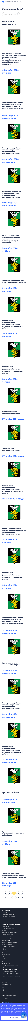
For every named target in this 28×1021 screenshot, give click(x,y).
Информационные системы (10, 965)
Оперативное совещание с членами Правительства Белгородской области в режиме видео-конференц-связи (13, 106)
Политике (18, 1013)
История (4, 930)
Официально (6, 949)
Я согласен (14, 1017)
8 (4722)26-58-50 (6, 990)
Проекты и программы (8, 946)
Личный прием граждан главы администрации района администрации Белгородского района (14, 531)
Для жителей (6, 910)
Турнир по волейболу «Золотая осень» (10, 793)
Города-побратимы (7, 934)
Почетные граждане (8, 928)
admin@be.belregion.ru (9, 995)
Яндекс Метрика (6, 1007)
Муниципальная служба (9, 956)
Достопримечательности (9, 932)
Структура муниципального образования (10, 953)
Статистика (5, 951)
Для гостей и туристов (8, 936)
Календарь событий (8, 914)
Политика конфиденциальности (8, 999)
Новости (4, 912)
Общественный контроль (9, 969)
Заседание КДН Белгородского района (11, 449)
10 (22, 897)
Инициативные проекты (9, 971)
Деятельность (6, 940)
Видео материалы (7, 918)
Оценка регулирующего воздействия (9, 962)
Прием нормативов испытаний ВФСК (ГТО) (11, 664)
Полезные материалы (8, 920)
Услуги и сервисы (7, 922)
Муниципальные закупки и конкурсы (12, 960)
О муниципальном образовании (11, 924)
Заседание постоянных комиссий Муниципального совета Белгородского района (14, 875)
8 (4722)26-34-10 (6, 984)
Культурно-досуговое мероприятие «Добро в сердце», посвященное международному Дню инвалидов (11, 239)
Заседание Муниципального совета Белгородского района (14, 281)
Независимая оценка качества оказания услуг (11, 977)
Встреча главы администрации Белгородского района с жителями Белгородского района (12, 324)
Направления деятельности (10, 942)
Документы (5, 958)
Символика (5, 926)
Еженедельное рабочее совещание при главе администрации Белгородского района (11, 150)
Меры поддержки (7, 944)
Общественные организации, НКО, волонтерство (12, 974)
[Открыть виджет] (24, 1015)
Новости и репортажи (8, 916)
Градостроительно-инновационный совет (11, 412)
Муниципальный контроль (10, 967)
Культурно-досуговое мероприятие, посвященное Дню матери (13, 833)
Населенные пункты (8, 938)
